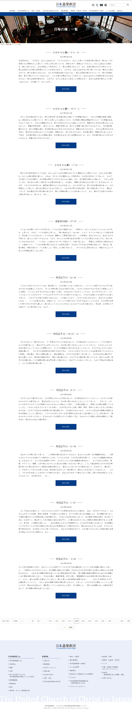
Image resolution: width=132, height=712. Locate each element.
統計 (11, 687)
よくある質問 (74, 667)
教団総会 (13, 683)
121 (96, 621)
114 (50, 621)
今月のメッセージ (50, 667)
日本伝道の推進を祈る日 (52, 681)
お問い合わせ (107, 678)
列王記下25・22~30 (66, 277)
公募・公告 (47, 678)
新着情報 (45, 656)
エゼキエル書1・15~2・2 (66, 109)
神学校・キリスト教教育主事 (20, 690)
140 (122, 621)
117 (70, 621)
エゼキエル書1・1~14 (66, 165)
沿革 (11, 671)
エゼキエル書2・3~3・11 (66, 52)
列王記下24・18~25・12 (66, 334)
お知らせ (47, 660)
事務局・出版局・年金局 (110, 660)
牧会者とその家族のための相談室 (81, 674)
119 (83, 621)
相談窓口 (73, 670)
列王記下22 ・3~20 (66, 559)
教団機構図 (13, 680)
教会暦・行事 (107, 656)
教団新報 (47, 664)
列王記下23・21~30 (66, 446)
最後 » (71, 627)
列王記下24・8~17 (66, 390)
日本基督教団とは (14, 656)
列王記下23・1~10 (66, 502)
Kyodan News (49, 674)
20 (33, 621)
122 (103, 621)
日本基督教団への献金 (77, 663)
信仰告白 (13, 664)
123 (109, 621)
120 (89, 621)
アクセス (73, 677)
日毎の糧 (66, 14)
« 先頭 (15, 621)
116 (63, 621)
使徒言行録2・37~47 (66, 221)
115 (56, 621)
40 (38, 621)
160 (128, 621)
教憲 (11, 667)
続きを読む (66, 89)
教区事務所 (74, 660)
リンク (104, 663)
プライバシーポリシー (77, 686)
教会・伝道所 (74, 656)
